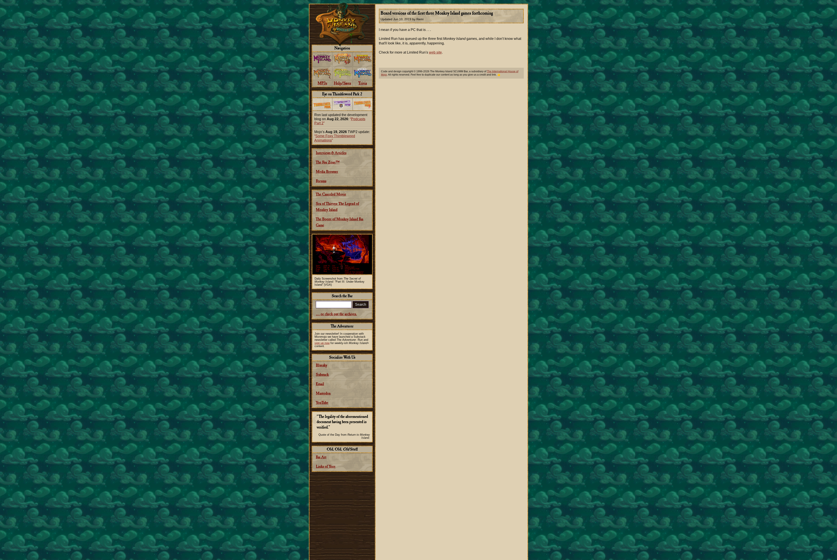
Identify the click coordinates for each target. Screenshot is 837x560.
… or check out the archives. (336, 314)
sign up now (322, 343)
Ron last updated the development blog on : (340, 119)
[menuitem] (322, 59)
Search (360, 304)
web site (435, 52)
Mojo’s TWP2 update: (342, 136)
